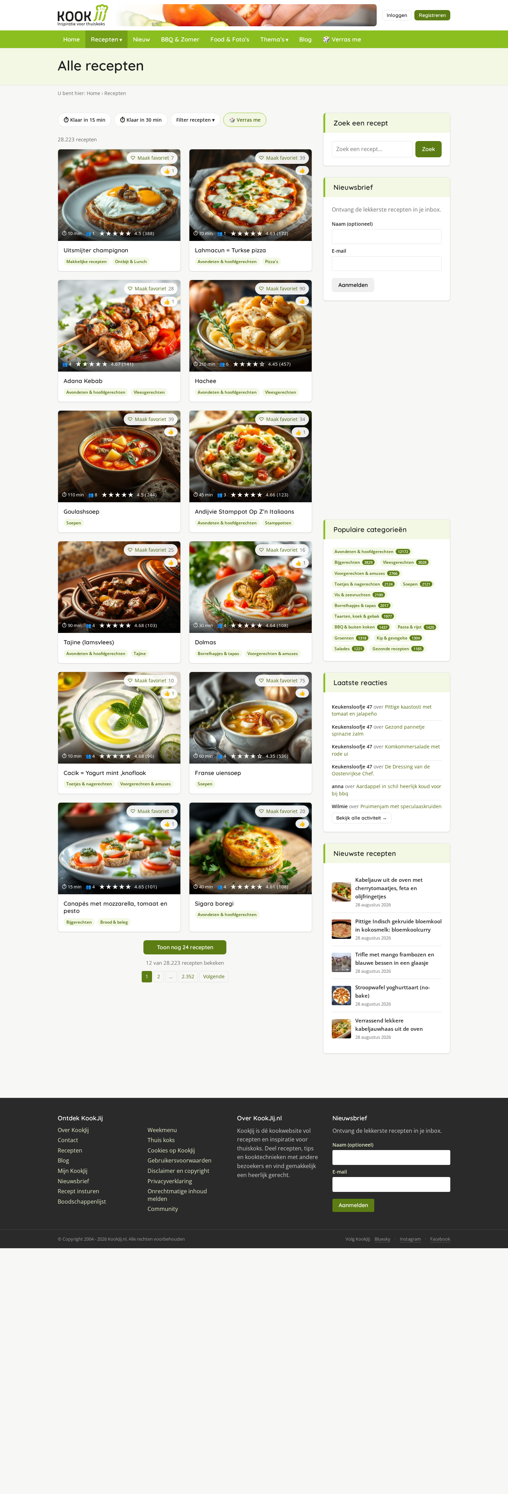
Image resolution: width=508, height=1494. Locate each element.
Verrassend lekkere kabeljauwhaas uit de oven (389, 1024)
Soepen (73, 523)
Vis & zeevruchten (359, 595)
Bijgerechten (79, 922)
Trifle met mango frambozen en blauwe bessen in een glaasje (394, 958)
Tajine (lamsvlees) (89, 642)
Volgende (214, 976)
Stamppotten (278, 523)
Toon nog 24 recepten (185, 947)
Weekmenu (162, 1130)
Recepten (104, 39)
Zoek (428, 149)
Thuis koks (161, 1140)
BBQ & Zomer (180, 39)
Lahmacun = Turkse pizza (230, 250)
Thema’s (272, 39)
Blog (305, 39)
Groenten (350, 638)
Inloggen (397, 15)
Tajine (140, 653)
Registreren (432, 15)
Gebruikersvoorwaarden (179, 1160)
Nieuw (141, 39)
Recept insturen (78, 1191)
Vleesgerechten (149, 392)
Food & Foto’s (229, 39)
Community (163, 1209)
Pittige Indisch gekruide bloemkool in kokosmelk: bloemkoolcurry (398, 925)
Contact (68, 1140)
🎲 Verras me (342, 39)
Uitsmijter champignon (96, 250)
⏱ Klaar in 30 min (141, 119)
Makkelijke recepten (86, 261)
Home (71, 39)
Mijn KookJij (72, 1171)
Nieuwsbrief (73, 1181)
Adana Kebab (83, 380)
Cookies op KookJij (171, 1150)
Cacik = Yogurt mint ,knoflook (105, 772)
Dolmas (205, 642)
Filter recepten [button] (195, 119)
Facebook (440, 1239)
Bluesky (383, 1239)
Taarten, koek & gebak (363, 616)
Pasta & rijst (416, 627)
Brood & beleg (114, 922)
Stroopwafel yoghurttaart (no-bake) (392, 991)
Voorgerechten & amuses (272, 653)
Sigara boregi (214, 903)
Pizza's (271, 261)
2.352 (188, 976)
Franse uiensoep (218, 772)
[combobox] (372, 149)
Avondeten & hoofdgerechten (227, 261)
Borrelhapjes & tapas (218, 653)
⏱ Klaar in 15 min (84, 119)
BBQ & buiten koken (361, 627)
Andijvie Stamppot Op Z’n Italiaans (244, 511)
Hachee (205, 380)
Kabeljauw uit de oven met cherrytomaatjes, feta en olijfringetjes (389, 888)
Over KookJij (73, 1130)
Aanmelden (353, 284)
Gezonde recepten (397, 649)
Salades (348, 649)
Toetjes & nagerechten (89, 784)
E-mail (339, 251)
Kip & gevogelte (398, 638)
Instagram (410, 1239)
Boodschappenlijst (82, 1201)
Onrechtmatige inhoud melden (177, 1195)
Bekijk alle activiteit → (361, 818)
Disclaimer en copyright (178, 1171)
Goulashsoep (82, 511)
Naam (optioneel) (352, 224)
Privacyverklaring (170, 1181)
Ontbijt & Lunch (131, 261)
